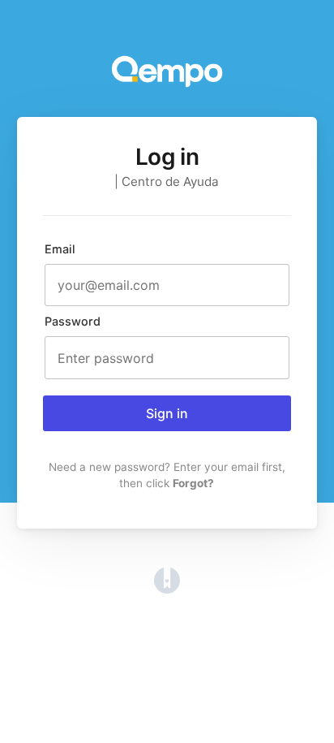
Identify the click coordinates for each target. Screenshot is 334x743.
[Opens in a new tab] (167, 589)
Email (60, 249)
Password (73, 321)
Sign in (167, 413)
